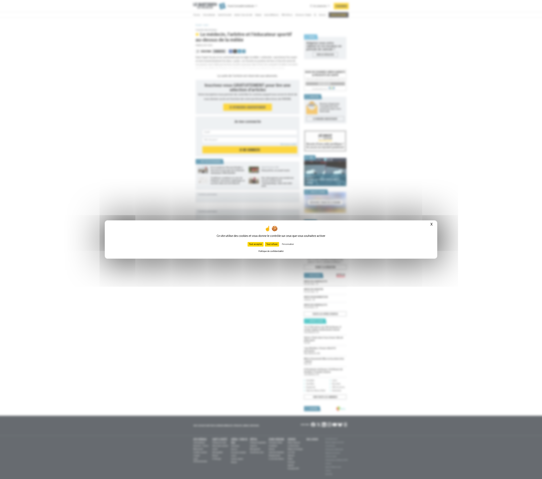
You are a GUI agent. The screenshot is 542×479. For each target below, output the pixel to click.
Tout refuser (272, 244)
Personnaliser (288, 244)
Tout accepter (255, 244)
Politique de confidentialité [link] (271, 251)
